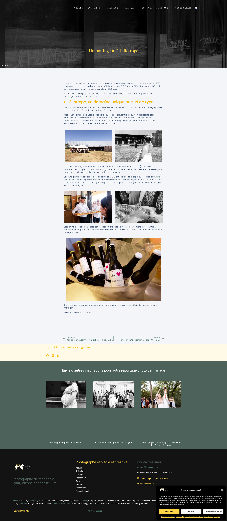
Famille (130, 8)
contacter (86, 312)
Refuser (191, 511)
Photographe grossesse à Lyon (66, 442)
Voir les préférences (213, 511)
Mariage (112, 8)
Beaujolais (32, 500)
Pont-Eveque (64, 503)
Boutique (162, 8)
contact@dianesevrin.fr (147, 467)
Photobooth (81, 478)
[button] (222, 490)
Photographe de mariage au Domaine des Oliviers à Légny (161, 443)
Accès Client (183, 8)
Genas (84, 500)
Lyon (40, 500)
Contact (147, 8)
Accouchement (82, 491)
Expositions (81, 487)
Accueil (79, 8)
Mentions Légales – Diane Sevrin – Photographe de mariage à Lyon (198, 517)
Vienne (55, 503)
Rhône (15, 500)
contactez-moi (90, 96)
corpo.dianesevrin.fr (146, 483)
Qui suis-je (94, 8)
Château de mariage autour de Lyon (113, 442)
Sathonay (22, 503)
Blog (78, 481)
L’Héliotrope (69, 107)
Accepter (169, 511)
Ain (20, 500)
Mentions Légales (95, 511)
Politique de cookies (168, 517)
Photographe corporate (152, 478)
